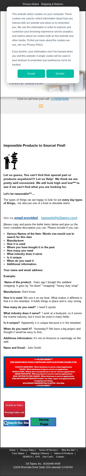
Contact (60, 456)
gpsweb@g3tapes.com (59, 218)
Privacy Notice (31, 4)
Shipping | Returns (39, 453)
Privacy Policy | (28, 450)
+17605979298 (59, 98)
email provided (26, 218)
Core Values (17, 453)
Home (12, 450)
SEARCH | (28, 456)
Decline (60, 73)
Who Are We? (68, 450)
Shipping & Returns (52, 4)
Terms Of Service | (48, 450)
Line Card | (47, 456)
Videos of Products (63, 453)
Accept (31, 73)
